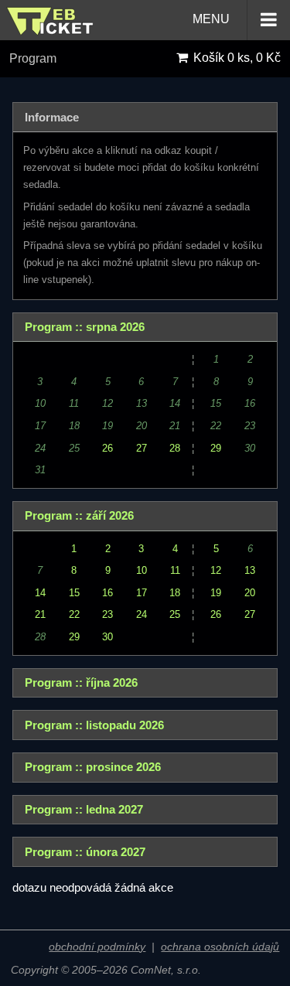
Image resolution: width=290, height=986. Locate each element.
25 (174, 614)
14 (40, 593)
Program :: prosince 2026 (93, 767)
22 (74, 614)
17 (141, 593)
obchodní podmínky (97, 947)
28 (174, 448)
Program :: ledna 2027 (84, 809)
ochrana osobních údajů (220, 947)
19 (215, 593)
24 (141, 614)
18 (174, 593)
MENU (213, 19)
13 (249, 570)
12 (215, 570)
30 (107, 637)
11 (175, 570)
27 (141, 448)
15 (74, 593)
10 (141, 570)
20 (249, 593)
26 (107, 448)
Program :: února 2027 (85, 852)
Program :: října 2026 (81, 683)
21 (40, 614)
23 (107, 614)
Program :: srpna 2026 (85, 327)
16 (107, 593)
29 (215, 448)
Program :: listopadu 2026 (94, 725)
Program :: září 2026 (79, 516)
